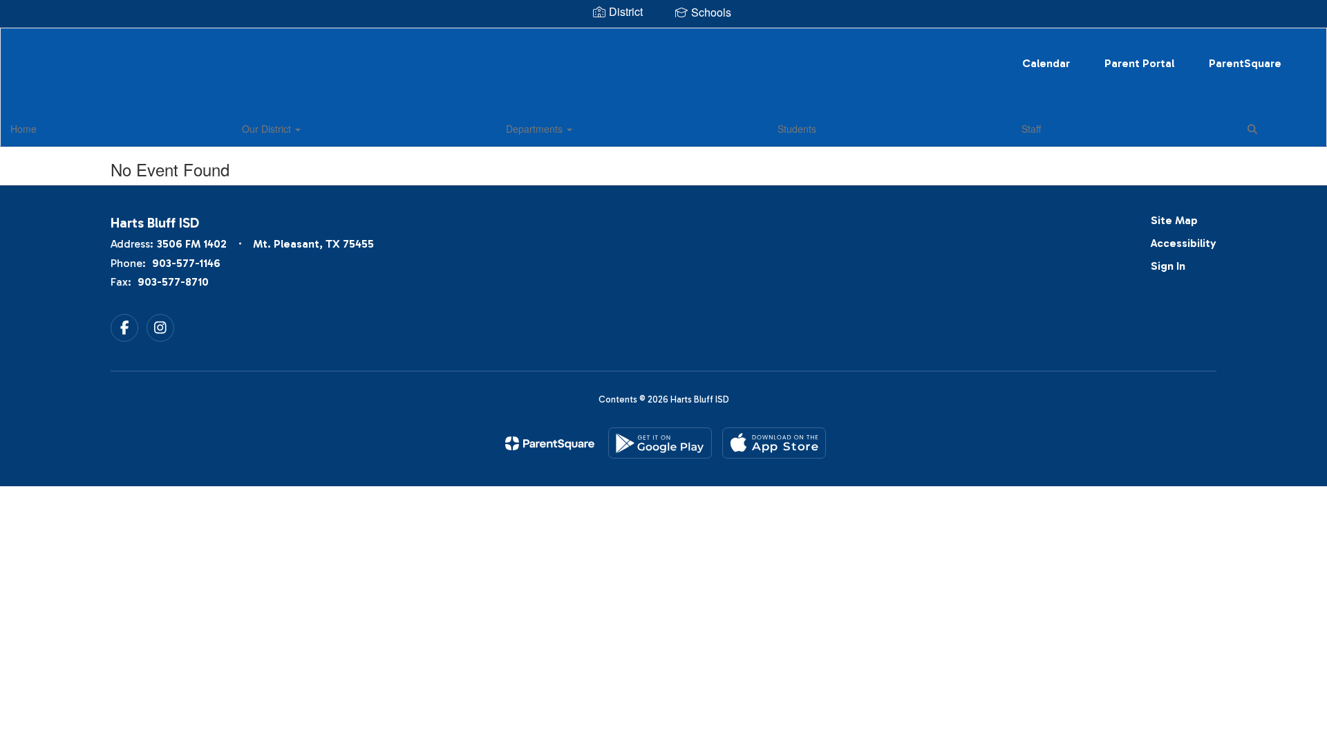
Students (797, 129)
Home (23, 129)
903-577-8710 (173, 281)
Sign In (1168, 266)
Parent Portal (1139, 63)
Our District (268, 129)
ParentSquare (1245, 63)
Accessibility (1183, 243)
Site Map (1174, 220)
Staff (1031, 129)
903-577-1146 (186, 263)
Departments (535, 129)
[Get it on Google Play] (660, 443)
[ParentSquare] (550, 443)
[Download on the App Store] (774, 443)
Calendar (1046, 63)
